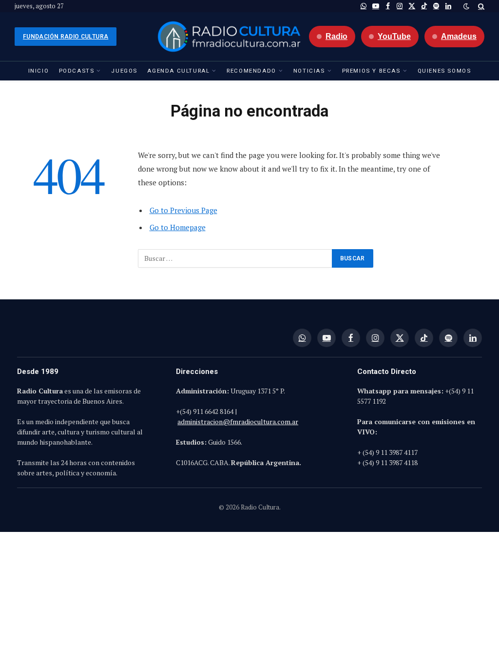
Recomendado (251, 70)
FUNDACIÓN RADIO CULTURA (65, 36)
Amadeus (459, 36)
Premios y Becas (371, 70)
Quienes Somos (444, 70)
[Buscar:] (235, 258)
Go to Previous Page (183, 210)
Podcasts (77, 70)
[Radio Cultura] (229, 36)
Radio (336, 36)
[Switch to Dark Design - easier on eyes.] (466, 6)
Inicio (38, 70)
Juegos (124, 70)
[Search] (480, 6)
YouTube (394, 36)
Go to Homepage (178, 227)
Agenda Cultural (178, 70)
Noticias (309, 70)
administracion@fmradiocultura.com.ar (237, 421)
